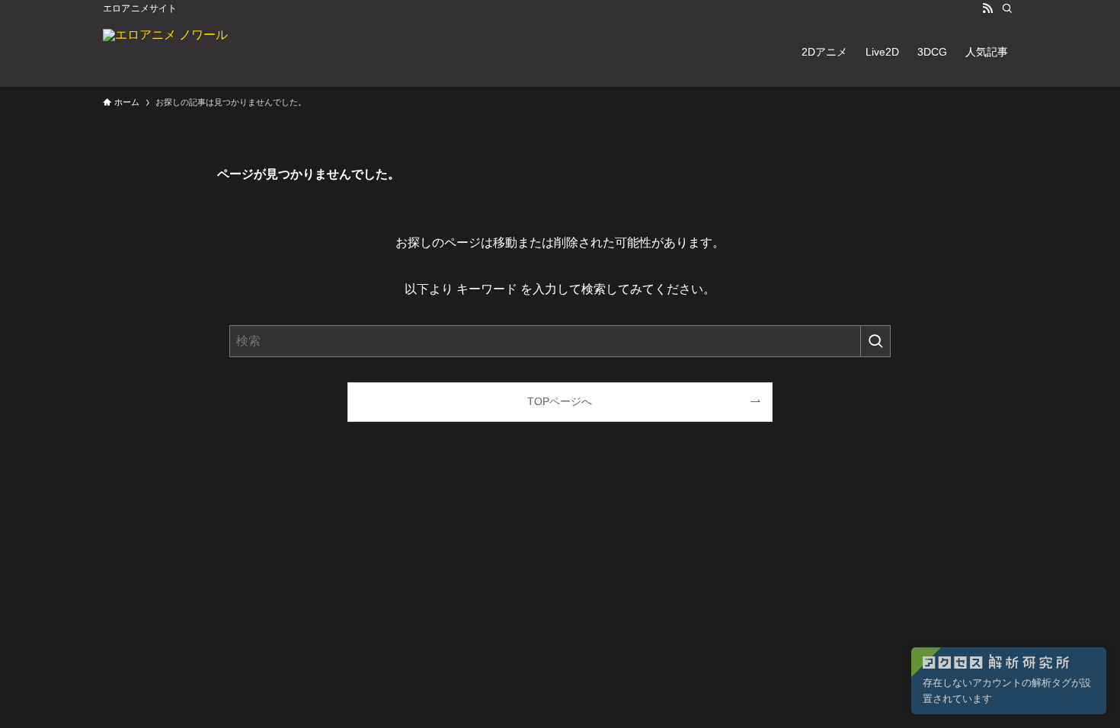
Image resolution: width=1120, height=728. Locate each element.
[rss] (987, 8)
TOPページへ (559, 401)
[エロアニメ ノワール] (165, 52)
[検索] (1007, 8)
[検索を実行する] (875, 341)
